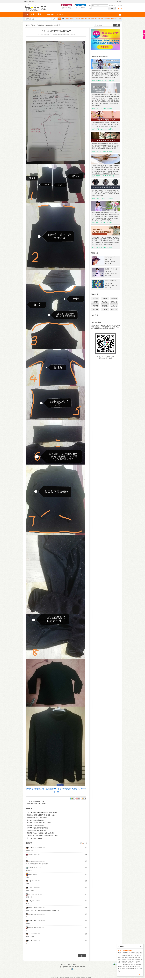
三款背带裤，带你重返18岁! (38, 803)
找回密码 (119, 5)
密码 (90, 8)
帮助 (62, 964)
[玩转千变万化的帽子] (98, 264)
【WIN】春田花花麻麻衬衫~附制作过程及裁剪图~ (42, 812)
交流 (32, 14)
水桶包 (82, 18)
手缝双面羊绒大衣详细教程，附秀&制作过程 (40, 833)
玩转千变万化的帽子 (110, 257)
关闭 (141, 946)
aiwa (29, 874)
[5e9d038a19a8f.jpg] (55, 367)
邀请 (73, 798)
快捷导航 (120, 14)
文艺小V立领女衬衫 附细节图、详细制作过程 (41, 815)
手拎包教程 (109, 325)
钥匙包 (90, 18)
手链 (86, 18)
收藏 (84, 798)
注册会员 (119, 8)
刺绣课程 (105, 306)
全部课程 (95, 298)
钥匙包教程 (104, 328)
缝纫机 (67, 18)
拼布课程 (105, 298)
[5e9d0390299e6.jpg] (55, 746)
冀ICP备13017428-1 (80, 967)
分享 (79, 798)
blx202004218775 (32, 861)
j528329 (30, 940)
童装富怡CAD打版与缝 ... (111, 269)
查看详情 (111, 80)
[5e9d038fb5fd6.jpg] (55, 682)
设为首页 (26, 1)
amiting (30, 901)
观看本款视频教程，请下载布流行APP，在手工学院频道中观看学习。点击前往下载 (56, 790)
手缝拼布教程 (97, 328)
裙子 (116, 18)
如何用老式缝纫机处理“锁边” (36, 825)
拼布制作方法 (98, 327)
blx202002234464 (32, 920)
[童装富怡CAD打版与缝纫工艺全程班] (98, 276)
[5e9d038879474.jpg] (55, 236)
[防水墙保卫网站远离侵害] (72, 970)
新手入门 (41, 14)
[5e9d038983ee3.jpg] (55, 309)
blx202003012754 (32, 848)
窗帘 (119, 18)
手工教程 (33, 25)
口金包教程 (112, 327)
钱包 (78, 18)
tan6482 (30, 934)
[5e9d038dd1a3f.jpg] (55, 574)
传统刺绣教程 (105, 327)
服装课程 (114, 298)
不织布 (113, 18)
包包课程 (95, 302)
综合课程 (114, 310)
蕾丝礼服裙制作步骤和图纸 (35, 820)
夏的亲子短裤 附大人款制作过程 (37, 817)
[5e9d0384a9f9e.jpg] (55, 63)
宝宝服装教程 (94, 325)
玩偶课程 (114, 302)
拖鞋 (102, 18)
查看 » (140, 974)
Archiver (75, 964)
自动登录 (112, 5)
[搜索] (59, 19)
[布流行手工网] (35, 10)
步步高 (30, 854)
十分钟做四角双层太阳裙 (37, 801)
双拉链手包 (107, 18)
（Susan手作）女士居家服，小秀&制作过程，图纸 (42, 835)
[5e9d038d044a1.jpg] (55, 500)
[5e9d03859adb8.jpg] (55, 124)
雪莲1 (29, 881)
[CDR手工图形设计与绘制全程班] (98, 288)
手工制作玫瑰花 (111, 328)
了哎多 (30, 887)
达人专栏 (60, 14)
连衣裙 (71, 18)
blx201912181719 (32, 927)
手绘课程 (105, 302)
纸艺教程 (114, 325)
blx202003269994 (32, 907)
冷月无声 (30, 867)
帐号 (90, 5)
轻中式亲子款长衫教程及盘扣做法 (37, 828)
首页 (26, 14)
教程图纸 (50, 14)
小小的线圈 (31, 894)
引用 (86, 848)
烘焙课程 (114, 306)
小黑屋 (68, 964)
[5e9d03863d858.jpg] (55, 183)
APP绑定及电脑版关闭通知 (125, 950)
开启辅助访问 (115, 1)
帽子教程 (94, 18)
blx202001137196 (32, 914)
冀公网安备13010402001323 (67, 967)
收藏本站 (31, 1)
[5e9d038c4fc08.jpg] (55, 442)
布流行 (83, 964)
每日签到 (119, 1)
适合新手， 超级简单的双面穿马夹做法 (39, 823)
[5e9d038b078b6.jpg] (55, 403)
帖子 (53, 19)
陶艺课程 (95, 310)
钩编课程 (95, 306)
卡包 (75, 18)
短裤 (99, 18)
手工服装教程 (40, 25)
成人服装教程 (49, 25)
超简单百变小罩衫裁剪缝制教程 (36, 830)
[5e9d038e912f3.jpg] (55, 636)
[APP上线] (105, 50)
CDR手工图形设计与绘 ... (111, 281)
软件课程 (105, 310)
